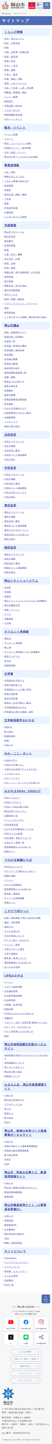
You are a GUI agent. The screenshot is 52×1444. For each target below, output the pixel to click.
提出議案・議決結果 (14, 350)
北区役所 (10, 434)
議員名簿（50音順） (14, 337)
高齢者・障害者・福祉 (15, 92)
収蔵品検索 (10, 665)
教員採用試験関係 (13, 1192)
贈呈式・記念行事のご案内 (17, 703)
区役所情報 (10, 245)
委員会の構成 (11, 364)
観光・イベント (15, 127)
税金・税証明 (11, 57)
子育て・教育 (11, 74)
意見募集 (8, 404)
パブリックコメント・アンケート (21, 304)
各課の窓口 (25, 1366)
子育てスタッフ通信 (14, 949)
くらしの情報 (13, 31)
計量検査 (8, 212)
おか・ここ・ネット (18, 753)
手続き (7, 1159)
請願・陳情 (10, 377)
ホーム (8, 13)
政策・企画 (10, 263)
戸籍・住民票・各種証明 (16, 52)
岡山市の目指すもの (14, 1100)
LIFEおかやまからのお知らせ (19, 1014)
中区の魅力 (10, 497)
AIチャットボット (13, 119)
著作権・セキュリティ (15, 1271)
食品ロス (8, 1113)
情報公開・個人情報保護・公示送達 (22, 272)
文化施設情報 (11, 991)
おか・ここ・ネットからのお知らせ (22, 783)
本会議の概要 (11, 359)
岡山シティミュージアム (21, 580)
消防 (6, 48)
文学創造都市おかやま (15, 707)
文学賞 (8, 673)
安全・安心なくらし (14, 39)
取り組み (8, 732)
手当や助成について (14, 936)
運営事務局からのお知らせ (17, 847)
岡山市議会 (11, 325)
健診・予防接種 (12, 922)
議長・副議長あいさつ (15, 332)
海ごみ (7, 1109)
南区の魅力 (10, 572)
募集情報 (8, 1197)
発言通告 (8, 355)
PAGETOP (45, 1300)
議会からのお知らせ (14, 382)
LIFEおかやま (14, 975)
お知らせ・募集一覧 (14, 843)
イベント (8, 880)
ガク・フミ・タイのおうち (17, 1027)
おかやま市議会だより (15, 408)
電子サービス (11, 295)
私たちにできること (14, 1067)
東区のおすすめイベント (16, 530)
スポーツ (8, 139)
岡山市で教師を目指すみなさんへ (21, 1188)
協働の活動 (10, 876)
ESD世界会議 (11, 825)
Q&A (6, 1164)
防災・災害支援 (12, 43)
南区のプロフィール (14, 554)
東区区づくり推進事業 (15, 526)
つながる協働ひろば (18, 859)
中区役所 (10, 467)
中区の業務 (10, 479)
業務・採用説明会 (13, 1243)
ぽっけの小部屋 (12, 967)
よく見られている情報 (15, 217)
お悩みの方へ (11, 760)
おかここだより (12, 778)
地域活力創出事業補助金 (16, 1150)
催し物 (7, 647)
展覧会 (7, 638)
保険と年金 (10, 61)
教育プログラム (12, 656)
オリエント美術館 (16, 631)
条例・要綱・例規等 (14, 299)
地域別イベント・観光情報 (17, 148)
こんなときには (12, 110)
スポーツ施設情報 (13, 987)
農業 (6, 203)
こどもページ (11, 422)
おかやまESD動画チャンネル (19, 829)
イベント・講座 (12, 945)
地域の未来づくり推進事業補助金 (21, 1146)
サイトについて (15, 1251)
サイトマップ (25, 1373)
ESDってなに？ (12, 798)
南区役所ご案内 (12, 563)
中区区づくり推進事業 (15, 488)
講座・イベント (12, 610)
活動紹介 (8, 1018)
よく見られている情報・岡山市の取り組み (25, 317)
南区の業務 (10, 559)
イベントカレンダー (14, 820)
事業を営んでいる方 (14, 177)
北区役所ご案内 (12, 450)
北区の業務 (10, 446)
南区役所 (10, 547)
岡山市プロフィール (14, 232)
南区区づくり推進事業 (15, 568)
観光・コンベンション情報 (17, 143)
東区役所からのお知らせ (16, 535)
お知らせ (8, 745)
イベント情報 (11, 134)
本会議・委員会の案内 (15, 346)
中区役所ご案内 (12, 484)
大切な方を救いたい (14, 765)
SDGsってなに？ (13, 802)
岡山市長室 (10, 236)
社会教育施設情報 (13, 996)
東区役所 (10, 505)
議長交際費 (10, 395)
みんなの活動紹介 (13, 885)
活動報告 (8, 619)
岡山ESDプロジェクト (15, 811)
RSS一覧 (9, 1285)
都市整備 (8, 277)
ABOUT (8, 727)
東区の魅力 (10, 539)
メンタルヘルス (12, 774)
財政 (6, 250)
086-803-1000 (16, 1412)
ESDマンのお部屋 (13, 834)
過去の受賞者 (11, 698)
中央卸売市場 (11, 208)
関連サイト (10, 851)
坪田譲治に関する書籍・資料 (18, 712)
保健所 (7, 190)
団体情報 (8, 1009)
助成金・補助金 (12, 894)
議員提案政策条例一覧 (15, 373)
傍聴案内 (8, 390)
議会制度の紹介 (12, 368)
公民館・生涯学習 (13, 1005)
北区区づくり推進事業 (15, 455)
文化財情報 (10, 1000)
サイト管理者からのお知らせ (18, 1031)
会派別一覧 (10, 341)
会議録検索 (10, 417)
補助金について (12, 1076)
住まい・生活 (11, 65)
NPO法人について (13, 867)
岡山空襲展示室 (12, 605)
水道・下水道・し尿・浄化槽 (18, 88)
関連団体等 (10, 736)
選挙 (6, 308)
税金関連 (8, 186)
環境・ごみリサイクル (15, 83)
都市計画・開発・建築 (15, 194)
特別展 (7, 592)
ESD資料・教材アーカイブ (18, 838)
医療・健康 (10, 70)
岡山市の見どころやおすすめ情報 (21, 157)
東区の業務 (10, 517)
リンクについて (12, 1267)
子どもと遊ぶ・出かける (16, 940)
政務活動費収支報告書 (15, 399)
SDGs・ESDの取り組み (16, 807)
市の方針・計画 (12, 259)
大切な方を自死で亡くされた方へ (21, 769)
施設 (6, 1036)
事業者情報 (11, 165)
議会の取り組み (12, 426)
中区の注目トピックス (15, 492)
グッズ (7, 614)
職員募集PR (10, 1225)
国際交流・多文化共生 (15, 286)
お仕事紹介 (10, 1229)
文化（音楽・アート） (15, 152)
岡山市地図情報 (12, 290)
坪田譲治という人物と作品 (17, 689)
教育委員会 (10, 313)
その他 (7, 623)
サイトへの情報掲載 (14, 898)
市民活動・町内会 (13, 106)
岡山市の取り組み (13, 1072)
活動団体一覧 (11, 816)
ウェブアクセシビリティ (16, 1262)
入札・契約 (10, 172)
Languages (10, 1258)
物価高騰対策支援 (13, 115)
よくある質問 (11, 1276)
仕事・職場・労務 (13, 79)
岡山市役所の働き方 (14, 1234)
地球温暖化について (14, 1063)
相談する (8, 927)
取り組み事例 (11, 1155)
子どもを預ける (12, 931)
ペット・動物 (11, 97)
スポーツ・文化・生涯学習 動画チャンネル (25, 1022)
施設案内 (8, 241)
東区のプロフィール (14, 512)
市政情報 (10, 225)
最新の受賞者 (11, 694)
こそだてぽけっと (16, 911)
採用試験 (8, 1220)
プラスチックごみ (13, 1104)
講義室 (7, 596)
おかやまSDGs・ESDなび (22, 791)
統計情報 (8, 281)
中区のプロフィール (14, 475)
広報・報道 (10, 268)
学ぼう (7, 1122)
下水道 (7, 199)
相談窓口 (8, 101)
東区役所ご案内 (12, 521)
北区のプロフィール (14, 442)
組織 (6, 741)
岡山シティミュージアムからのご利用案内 (25, 601)
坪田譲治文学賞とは (14, 681)
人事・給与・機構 (13, 254)
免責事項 (8, 1280)
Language (39, 7)
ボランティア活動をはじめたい (19, 871)
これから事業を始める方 (16, 181)
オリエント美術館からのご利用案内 (22, 652)
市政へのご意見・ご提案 (25, 1359)
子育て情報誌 (11, 954)
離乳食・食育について (15, 958)
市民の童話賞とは (13, 685)
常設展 (7, 587)
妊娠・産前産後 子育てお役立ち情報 (22, 918)
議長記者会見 (11, 386)
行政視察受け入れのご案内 (17, 413)
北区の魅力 (10, 459)
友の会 (7, 661)
